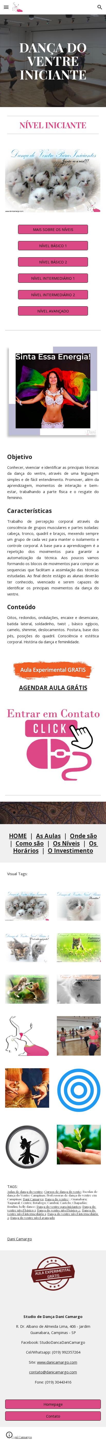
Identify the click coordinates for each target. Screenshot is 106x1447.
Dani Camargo (33, 1199)
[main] (53, 60)
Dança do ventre (56, 1199)
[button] (6, 7)
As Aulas (48, 836)
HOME (18, 836)
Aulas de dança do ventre (25, 1191)
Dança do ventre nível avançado (32, 1218)
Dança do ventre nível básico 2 (59, 1210)
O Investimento (70, 851)
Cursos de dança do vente (62, 1191)
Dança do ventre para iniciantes (59, 1206)
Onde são (83, 836)
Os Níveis (66, 843)
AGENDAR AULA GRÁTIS (53, 688)
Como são (30, 843)
